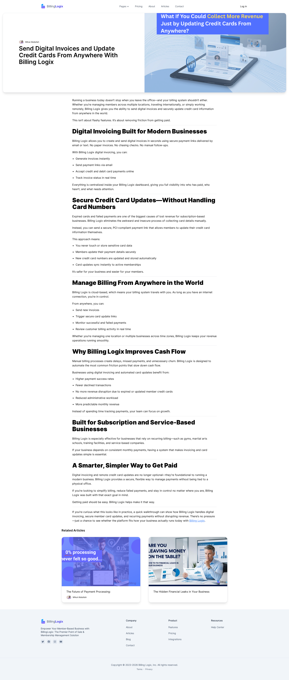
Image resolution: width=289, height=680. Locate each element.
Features (173, 627)
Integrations (174, 639)
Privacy (149, 669)
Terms (139, 669)
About (152, 6)
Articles (165, 6)
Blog (128, 639)
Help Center (217, 627)
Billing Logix (197, 520)
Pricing (138, 6)
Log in (243, 6)
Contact (179, 6)
